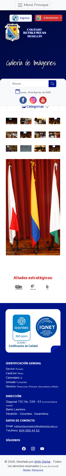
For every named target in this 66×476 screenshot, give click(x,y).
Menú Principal (36, 4)
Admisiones (51, 18)
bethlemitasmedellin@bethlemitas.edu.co (36, 426)
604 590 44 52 (29, 430)
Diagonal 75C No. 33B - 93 (23, 402)
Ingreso (24, 18)
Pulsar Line (37, 469)
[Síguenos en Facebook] (23, 100)
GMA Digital (42, 462)
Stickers (27, 469)
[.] (11, 121)
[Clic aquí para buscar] (52, 83)
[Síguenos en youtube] (42, 448)
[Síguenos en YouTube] (43, 100)
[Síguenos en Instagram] (33, 100)
